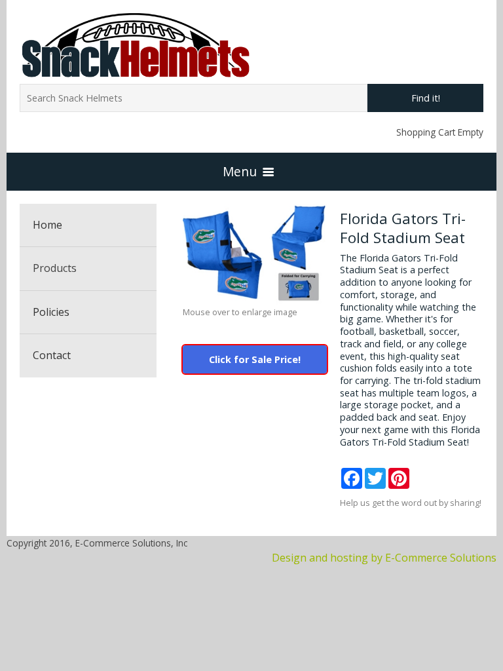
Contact (52, 355)
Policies (51, 312)
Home (47, 225)
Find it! (425, 98)
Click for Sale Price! (255, 359)
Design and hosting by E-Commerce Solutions (384, 557)
